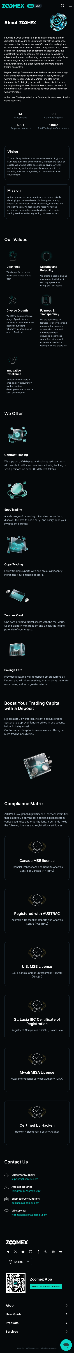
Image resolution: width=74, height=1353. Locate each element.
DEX (38, 6)
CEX (30, 6)
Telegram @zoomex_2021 (26, 1190)
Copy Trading (13, 564)
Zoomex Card (13, 615)
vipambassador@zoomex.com (29, 1214)
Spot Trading (13, 509)
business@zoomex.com (25, 1202)
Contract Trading (16, 455)
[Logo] (13, 6)
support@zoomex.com (24, 1178)
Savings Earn (13, 670)
